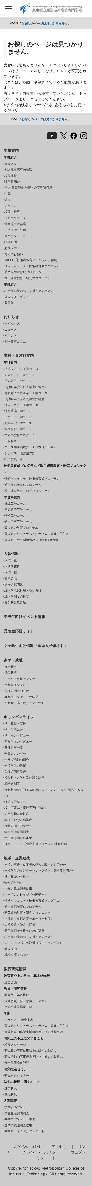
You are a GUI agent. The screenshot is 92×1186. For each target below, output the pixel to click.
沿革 (7, 194)
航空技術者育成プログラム (22, 272)
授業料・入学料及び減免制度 (24, 777)
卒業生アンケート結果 (19, 1119)
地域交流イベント (16, 954)
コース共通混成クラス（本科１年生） (30, 447)
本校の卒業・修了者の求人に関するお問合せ (35, 864)
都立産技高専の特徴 (18, 169)
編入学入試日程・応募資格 (22, 590)
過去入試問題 (13, 584)
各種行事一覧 (13, 747)
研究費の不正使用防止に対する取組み (30, 1050)
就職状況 (10, 672)
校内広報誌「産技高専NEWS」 (25, 807)
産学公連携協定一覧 (18, 1007)
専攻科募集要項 (15, 602)
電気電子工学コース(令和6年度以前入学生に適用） (25, 384)
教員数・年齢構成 (16, 995)
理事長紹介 (12, 181)
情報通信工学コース (18, 411)
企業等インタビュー (18, 685)
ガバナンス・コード (18, 236)
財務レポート (13, 248)
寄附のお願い (13, 254)
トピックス (12, 323)
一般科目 (10, 441)
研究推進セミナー (16, 1075)
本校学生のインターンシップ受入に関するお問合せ (39, 870)
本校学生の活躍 (15, 765)
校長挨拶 (10, 176)
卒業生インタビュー (18, 741)
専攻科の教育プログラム (21, 527)
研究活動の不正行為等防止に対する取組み (33, 1057)
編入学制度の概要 (16, 596)
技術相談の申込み (16, 876)
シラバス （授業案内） (20, 453)
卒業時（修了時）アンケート (24, 703)
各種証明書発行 (15, 771)
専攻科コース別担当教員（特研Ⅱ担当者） (32, 540)
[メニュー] (8, 7)
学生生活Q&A (13, 729)
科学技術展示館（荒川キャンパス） (29, 291)
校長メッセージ (15, 1044)
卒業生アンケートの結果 (21, 697)
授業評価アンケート (18, 826)
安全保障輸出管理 (16, 1062)
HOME (13, 23)
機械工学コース (15, 503)
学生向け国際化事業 (18, 838)
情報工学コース (15, 515)
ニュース (10, 329)
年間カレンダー (15, 753)
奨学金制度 (12, 783)
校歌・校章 (12, 212)
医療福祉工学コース (18, 429)
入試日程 (10, 572)
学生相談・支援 (15, 723)
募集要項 (10, 578)
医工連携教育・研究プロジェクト (27, 278)
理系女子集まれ (15, 802)
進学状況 (10, 667)
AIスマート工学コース (19, 375)
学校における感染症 (18, 820)
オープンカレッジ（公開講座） (25, 894)
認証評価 (10, 242)
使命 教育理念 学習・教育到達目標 (28, 188)
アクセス (10, 206)
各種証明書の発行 (16, 691)
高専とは (10, 164)
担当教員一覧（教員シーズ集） (25, 1001)
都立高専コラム (15, 341)
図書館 (9, 303)
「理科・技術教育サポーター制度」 (29, 918)
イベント (10, 335)
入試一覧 (10, 560)
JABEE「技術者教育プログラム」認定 (30, 260)
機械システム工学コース (21, 369)
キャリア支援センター (19, 679)
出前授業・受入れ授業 (19, 924)
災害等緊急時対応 (16, 814)
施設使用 (10, 949)
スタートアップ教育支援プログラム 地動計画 (35, 844)
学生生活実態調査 (16, 832)
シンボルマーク (15, 218)
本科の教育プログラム (19, 435)
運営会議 (10, 982)
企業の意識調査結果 (18, 888)
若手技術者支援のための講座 (24, 930)
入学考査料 (12, 566)
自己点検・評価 (15, 230)
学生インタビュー (16, 735)
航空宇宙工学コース (18, 423)
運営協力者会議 (15, 224)
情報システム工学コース (21, 405)
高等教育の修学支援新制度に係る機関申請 (33, 1032)
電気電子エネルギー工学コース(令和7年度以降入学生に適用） (25, 396)
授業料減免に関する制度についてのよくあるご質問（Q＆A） (44, 793)
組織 (7, 200)
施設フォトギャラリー (19, 297)
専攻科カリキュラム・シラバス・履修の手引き (36, 533)
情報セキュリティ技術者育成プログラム (32, 266)
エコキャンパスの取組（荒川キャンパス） (33, 942)
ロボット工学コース (18, 417)
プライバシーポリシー (40, 1152)
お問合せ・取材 (27, 1146)
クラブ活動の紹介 (16, 760)
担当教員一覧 (13, 459)
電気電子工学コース (18, 510)
